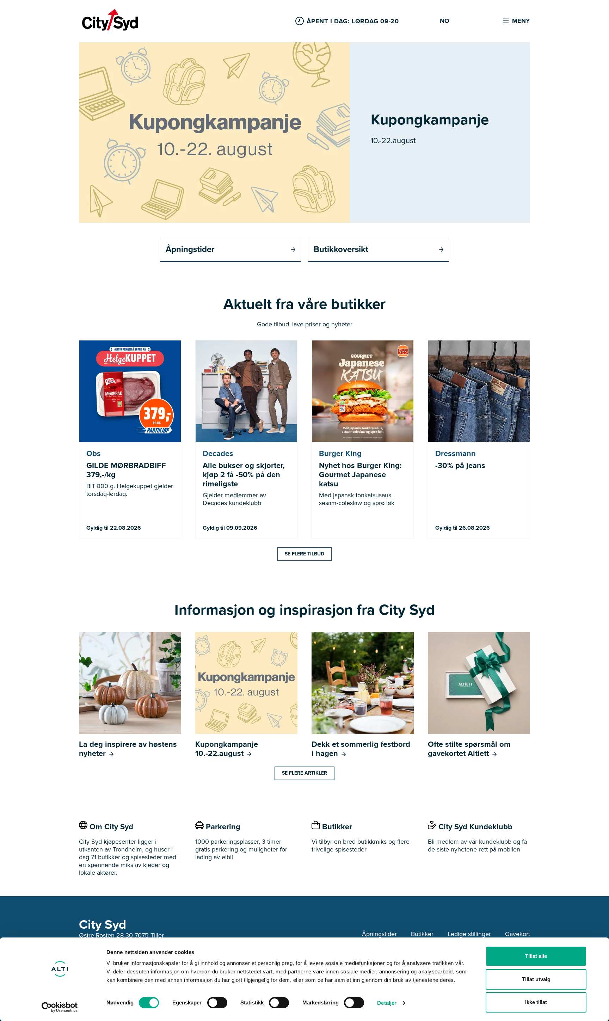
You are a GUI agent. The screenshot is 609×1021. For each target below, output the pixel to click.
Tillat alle (536, 956)
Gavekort (517, 934)
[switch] (217, 1002)
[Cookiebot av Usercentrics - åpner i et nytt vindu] (60, 1007)
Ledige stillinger (469, 934)
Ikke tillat (536, 1002)
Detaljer (386, 1003)
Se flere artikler (304, 773)
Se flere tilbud (304, 554)
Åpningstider (379, 934)
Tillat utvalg (536, 979)
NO (444, 21)
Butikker (422, 934)
